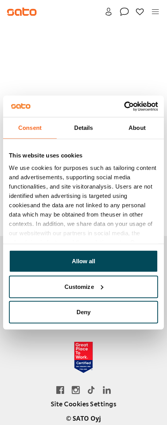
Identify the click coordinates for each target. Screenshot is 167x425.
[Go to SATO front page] (22, 11)
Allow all (84, 261)
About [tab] (137, 127)
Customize (79, 286)
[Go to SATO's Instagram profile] (75, 389)
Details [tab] (83, 127)
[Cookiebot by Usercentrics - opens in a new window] (124, 106)
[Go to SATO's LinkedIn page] (106, 389)
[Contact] (124, 12)
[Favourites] (140, 12)
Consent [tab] (30, 127)
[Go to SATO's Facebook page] (60, 389)
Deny (83, 312)
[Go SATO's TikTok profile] (91, 389)
